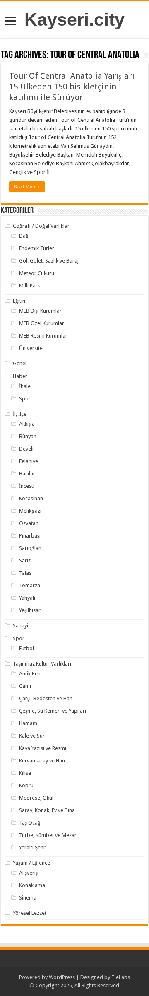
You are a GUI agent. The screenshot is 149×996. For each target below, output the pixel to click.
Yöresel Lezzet (29, 913)
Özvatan (28, 523)
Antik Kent (30, 673)
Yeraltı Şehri (33, 847)
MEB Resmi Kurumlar (43, 336)
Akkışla (27, 424)
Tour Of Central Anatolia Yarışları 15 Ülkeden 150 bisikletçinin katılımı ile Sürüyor (72, 86)
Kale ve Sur (32, 736)
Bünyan (27, 436)
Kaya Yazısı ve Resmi (42, 748)
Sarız (25, 560)
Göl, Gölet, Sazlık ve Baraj (49, 261)
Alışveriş (28, 873)
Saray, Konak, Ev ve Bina (47, 810)
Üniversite (31, 348)
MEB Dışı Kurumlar (40, 311)
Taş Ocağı (30, 823)
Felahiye (28, 461)
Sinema (27, 898)
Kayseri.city (74, 19)
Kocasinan (31, 498)
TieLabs (120, 977)
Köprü (26, 785)
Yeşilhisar (30, 610)
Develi (26, 449)
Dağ (24, 236)
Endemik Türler (36, 248)
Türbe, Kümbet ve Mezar (48, 835)
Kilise (25, 773)
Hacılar (27, 473)
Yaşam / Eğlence (31, 863)
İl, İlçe (19, 414)
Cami (25, 686)
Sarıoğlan (30, 548)
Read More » (27, 187)
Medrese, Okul (36, 798)
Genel (19, 363)
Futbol (26, 648)
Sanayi (20, 625)
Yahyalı (27, 598)
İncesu (26, 486)
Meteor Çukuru (36, 273)
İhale (25, 386)
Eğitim (20, 301)
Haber (20, 376)
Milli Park (29, 285)
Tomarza (29, 585)
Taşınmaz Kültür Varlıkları (42, 664)
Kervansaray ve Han (42, 760)
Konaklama (32, 885)
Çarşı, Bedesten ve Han (45, 698)
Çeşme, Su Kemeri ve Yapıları (52, 711)
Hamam (28, 723)
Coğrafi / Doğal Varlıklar (41, 226)
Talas (25, 573)
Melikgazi (30, 511)
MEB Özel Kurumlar (41, 323)
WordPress (62, 977)
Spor (25, 399)
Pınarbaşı (30, 536)
